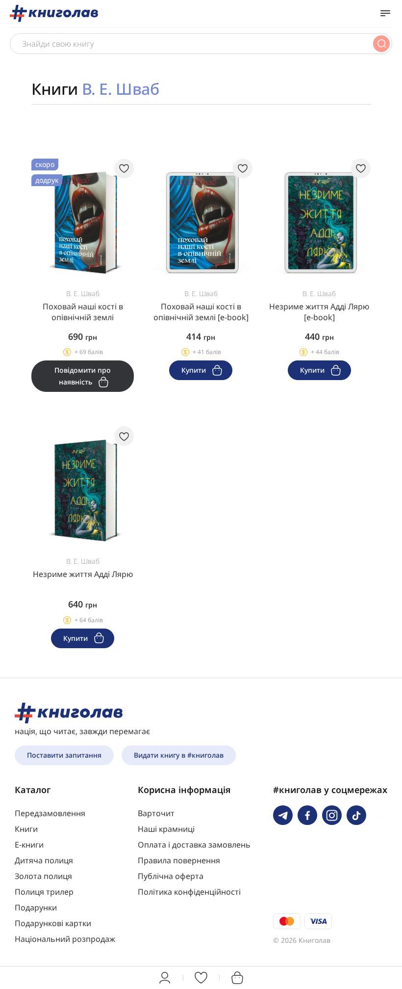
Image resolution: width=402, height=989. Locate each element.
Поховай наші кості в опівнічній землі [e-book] (201, 312)
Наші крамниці (166, 829)
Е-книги (29, 844)
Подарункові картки (53, 923)
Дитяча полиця (44, 860)
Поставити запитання (64, 755)
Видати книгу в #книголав (179, 755)
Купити (194, 370)
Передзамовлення (50, 813)
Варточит (156, 813)
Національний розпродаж (65, 939)
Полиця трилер (44, 891)
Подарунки (36, 907)
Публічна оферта (170, 876)
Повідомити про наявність (82, 375)
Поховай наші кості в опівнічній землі (83, 312)
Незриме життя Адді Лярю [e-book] (319, 312)
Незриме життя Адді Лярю (83, 574)
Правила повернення (179, 860)
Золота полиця (43, 876)
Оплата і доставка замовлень (194, 844)
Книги (26, 829)
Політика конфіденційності (189, 891)
